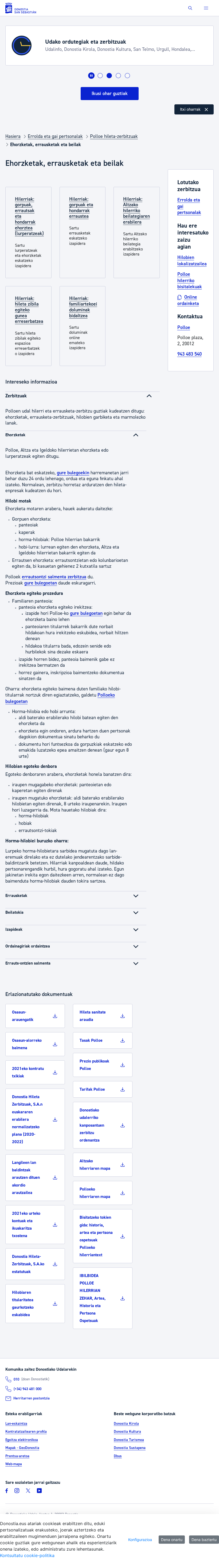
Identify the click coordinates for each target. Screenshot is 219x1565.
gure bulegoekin (73, 473)
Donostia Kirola (126, 1423)
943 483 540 (189, 354)
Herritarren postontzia (31, 1398)
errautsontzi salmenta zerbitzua (54, 577)
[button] (190, 8)
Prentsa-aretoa (17, 1456)
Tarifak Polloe (92, 1089)
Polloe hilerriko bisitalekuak (189, 280)
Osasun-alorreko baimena (27, 1044)
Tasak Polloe (91, 1040)
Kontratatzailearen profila (26, 1432)
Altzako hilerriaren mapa (95, 1164)
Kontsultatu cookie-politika (27, 1555)
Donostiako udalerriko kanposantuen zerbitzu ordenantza (92, 1125)
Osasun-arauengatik (22, 1016)
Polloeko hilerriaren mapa (95, 1193)
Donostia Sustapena (130, 1448)
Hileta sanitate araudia (93, 1016)
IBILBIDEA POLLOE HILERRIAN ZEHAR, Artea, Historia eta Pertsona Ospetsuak (92, 1298)
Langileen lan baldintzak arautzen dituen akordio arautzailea (26, 1177)
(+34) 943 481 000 (27, 1389)
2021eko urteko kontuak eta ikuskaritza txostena (26, 1224)
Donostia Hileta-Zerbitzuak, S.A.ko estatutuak (28, 1264)
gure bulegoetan (40, 583)
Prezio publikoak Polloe (94, 1065)
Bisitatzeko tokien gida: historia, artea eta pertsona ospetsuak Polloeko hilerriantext (96, 1236)
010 (16, 1379)
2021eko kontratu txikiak (28, 1072)
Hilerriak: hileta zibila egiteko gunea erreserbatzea (29, 309)
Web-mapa (13, 1464)
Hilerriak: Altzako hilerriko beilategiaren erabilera (136, 210)
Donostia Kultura (127, 1432)
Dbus (118, 1456)
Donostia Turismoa (129, 1440)
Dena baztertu (204, 1539)
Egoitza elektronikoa (21, 1440)
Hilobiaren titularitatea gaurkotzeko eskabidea (23, 1303)
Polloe (183, 327)
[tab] (100, 75)
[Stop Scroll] (91, 75)
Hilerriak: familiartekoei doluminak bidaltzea (83, 307)
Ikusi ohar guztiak (110, 93)
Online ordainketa (188, 300)
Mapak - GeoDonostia (22, 1448)
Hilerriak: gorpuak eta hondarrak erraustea (81, 208)
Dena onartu (171, 1539)
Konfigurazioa (140, 1539)
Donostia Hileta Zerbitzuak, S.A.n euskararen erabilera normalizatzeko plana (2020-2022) (27, 1119)
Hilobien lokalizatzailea (192, 260)
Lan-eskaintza (16, 1423)
